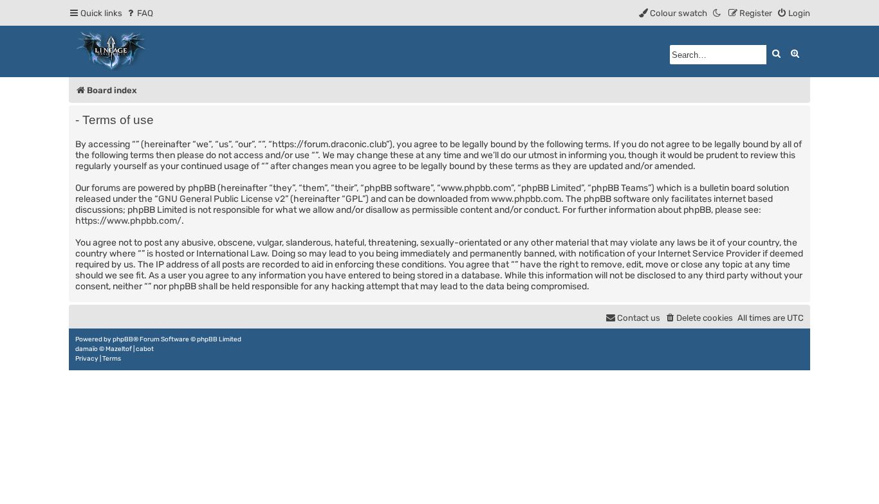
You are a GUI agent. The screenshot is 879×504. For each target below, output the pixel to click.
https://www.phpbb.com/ (128, 220)
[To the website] (111, 51)
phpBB (123, 339)
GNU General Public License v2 (221, 199)
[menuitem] (139, 13)
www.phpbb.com (526, 199)
